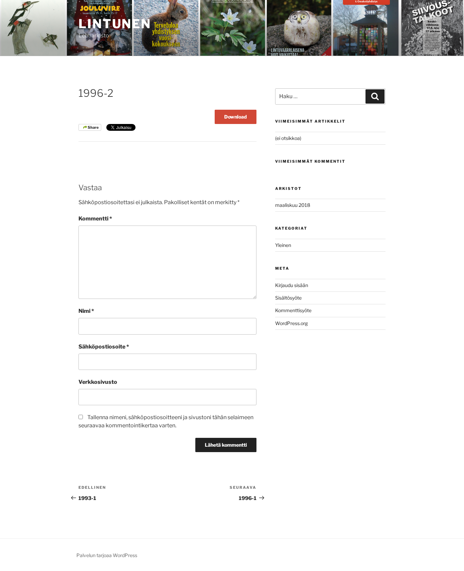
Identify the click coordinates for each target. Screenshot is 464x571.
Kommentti (95, 218)
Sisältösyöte (288, 298)
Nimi (86, 311)
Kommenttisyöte (293, 310)
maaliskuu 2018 (292, 205)
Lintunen (114, 23)
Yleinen (283, 245)
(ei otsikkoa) (288, 138)
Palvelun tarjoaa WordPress (106, 555)
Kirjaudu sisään (291, 285)
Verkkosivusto (97, 382)
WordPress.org (291, 323)
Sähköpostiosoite (103, 346)
